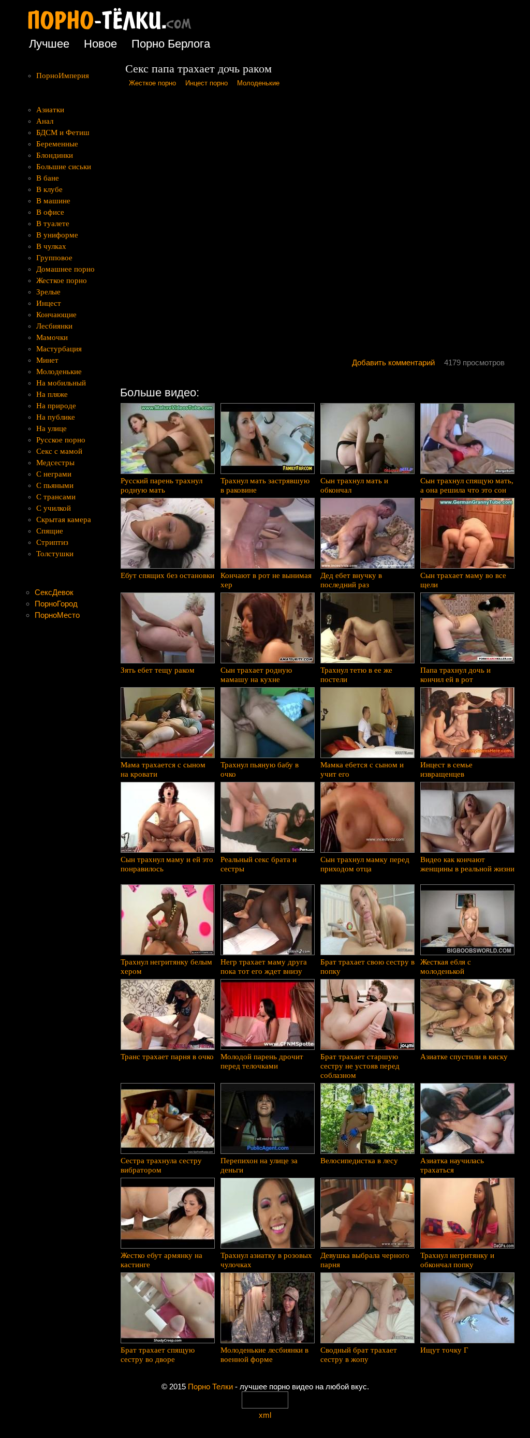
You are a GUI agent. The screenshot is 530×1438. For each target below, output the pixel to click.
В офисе (50, 212)
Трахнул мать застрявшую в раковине (265, 485)
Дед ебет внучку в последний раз (351, 580)
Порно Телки (210, 1386)
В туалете (52, 223)
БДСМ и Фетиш (63, 132)
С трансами (56, 497)
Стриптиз (52, 542)
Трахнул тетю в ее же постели (356, 675)
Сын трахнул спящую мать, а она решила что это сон (466, 485)
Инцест (48, 303)
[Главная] (117, 30)
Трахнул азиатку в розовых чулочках (266, 1260)
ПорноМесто (57, 615)
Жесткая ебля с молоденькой (445, 966)
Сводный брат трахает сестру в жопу (358, 1354)
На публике (55, 417)
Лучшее (49, 43)
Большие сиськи (63, 166)
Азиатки (50, 110)
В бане (47, 178)
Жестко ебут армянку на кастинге (161, 1260)
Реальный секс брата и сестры (258, 864)
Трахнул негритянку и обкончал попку (457, 1260)
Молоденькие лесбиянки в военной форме (264, 1354)
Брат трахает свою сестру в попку (367, 966)
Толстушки (54, 554)
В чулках (51, 246)
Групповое (54, 258)
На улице (51, 428)
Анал (44, 121)
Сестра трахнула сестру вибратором (161, 1165)
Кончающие (56, 314)
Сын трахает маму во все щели (463, 580)
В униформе (57, 235)
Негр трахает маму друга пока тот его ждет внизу (263, 966)
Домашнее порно (65, 269)
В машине (53, 201)
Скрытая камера (63, 519)
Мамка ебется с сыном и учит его (362, 769)
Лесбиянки (54, 326)
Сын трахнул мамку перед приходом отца (364, 864)
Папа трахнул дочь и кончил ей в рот (455, 675)
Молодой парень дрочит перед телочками (261, 1061)
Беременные (57, 144)
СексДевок (54, 592)
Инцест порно (206, 83)
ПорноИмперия (62, 75)
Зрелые (48, 292)
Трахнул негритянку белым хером (166, 966)
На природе (56, 406)
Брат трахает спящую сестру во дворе (158, 1354)
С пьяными (54, 485)
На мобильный (61, 383)
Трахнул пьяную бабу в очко (259, 769)
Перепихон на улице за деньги (259, 1165)
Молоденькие (258, 83)
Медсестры (55, 462)
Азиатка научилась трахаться (452, 1165)
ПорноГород (56, 603)
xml (265, 1415)
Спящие (49, 531)
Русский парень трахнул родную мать (161, 485)
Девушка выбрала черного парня (364, 1260)
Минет (47, 360)
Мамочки (52, 337)
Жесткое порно (152, 83)
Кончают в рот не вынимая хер (266, 580)
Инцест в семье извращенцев (446, 769)
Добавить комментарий (393, 362)
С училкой (53, 508)
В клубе (49, 189)
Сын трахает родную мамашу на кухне (256, 675)
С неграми (53, 474)
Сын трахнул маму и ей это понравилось (167, 864)
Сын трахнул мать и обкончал (354, 485)
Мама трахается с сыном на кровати (163, 769)
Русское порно (60, 440)
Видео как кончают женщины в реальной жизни (467, 864)
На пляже (52, 394)
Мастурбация (59, 349)
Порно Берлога (170, 43)
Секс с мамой (59, 451)
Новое (100, 43)
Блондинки (54, 155)
